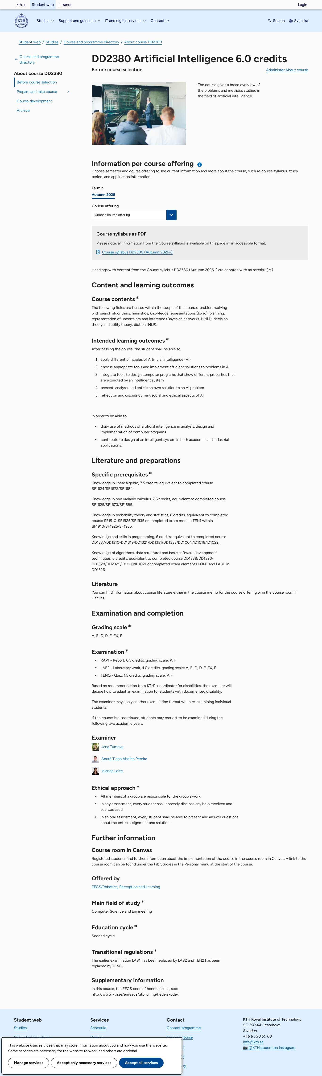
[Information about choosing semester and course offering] (199, 164)
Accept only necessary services (84, 1062)
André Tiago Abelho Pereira (124, 758)
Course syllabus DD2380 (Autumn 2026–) (137, 252)
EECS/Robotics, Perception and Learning (126, 887)
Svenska (301, 20)
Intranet (65, 4)
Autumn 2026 (103, 194)
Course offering (105, 206)
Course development (34, 101)
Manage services (28, 1062)
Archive (23, 110)
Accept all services (141, 1062)
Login (302, 4)
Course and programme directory (91, 42)
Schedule (98, 1028)
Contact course (180, 1037)
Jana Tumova (112, 746)
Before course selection (37, 82)
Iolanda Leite (112, 770)
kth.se (21, 4)
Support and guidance (32, 1037)
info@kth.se (253, 1042)
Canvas (96, 1037)
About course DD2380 (143, 42)
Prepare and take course (37, 91)
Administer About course (287, 70)
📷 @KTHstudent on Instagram (269, 1047)
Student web (43, 4)
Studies (52, 42)
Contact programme (184, 1028)
